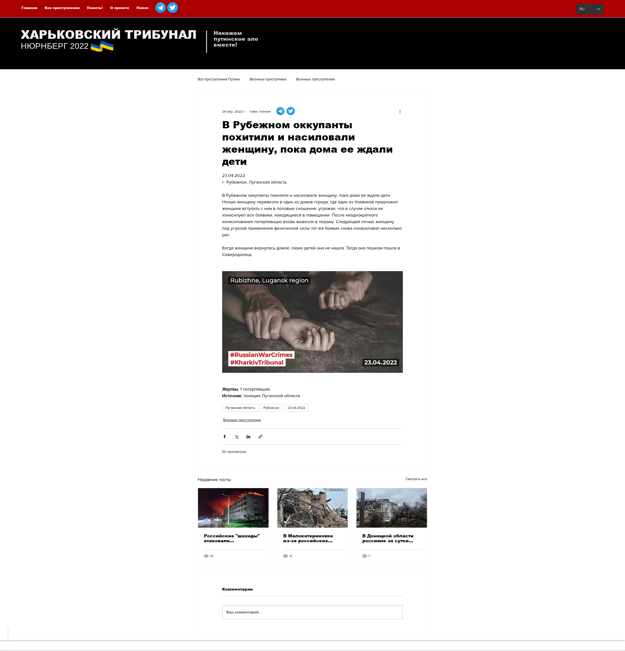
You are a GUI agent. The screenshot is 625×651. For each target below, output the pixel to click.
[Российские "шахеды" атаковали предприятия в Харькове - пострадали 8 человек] (233, 508)
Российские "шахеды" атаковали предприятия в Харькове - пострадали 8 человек (232, 538)
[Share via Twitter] (236, 436)
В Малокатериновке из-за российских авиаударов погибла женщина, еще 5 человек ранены (308, 538)
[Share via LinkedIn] (248, 436)
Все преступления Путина (219, 79)
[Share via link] (260, 436)
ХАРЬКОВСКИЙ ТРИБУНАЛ (109, 34)
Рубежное (271, 408)
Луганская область (240, 408)
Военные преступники (268, 79)
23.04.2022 (296, 408)
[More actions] (400, 111)
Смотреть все (416, 479)
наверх (8, 634)
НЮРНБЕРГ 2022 (55, 45)
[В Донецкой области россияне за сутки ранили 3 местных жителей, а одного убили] (391, 508)
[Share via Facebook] (224, 436)
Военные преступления (315, 79)
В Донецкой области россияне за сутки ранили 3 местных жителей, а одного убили (388, 538)
